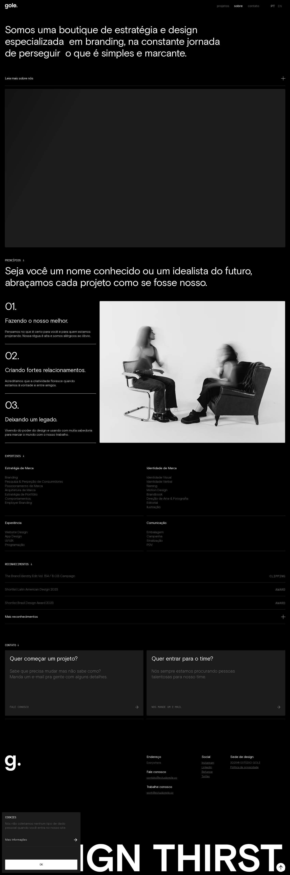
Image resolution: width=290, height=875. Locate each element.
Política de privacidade (244, 767)
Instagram (208, 762)
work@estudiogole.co (160, 792)
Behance (207, 771)
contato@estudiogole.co (162, 777)
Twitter (206, 776)
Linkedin (207, 767)
